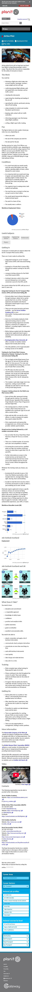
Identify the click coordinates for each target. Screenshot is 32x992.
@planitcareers (7, 978)
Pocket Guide (6, 973)
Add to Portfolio (8, 41)
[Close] (29, 2)
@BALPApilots (7, 812)
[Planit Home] (10, 16)
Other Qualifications (9, 930)
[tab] (16, 886)
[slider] (9, 867)
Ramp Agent (7, 915)
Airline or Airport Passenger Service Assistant (15, 900)
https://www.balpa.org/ (14, 810)
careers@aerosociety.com (13, 831)
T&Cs (4, 971)
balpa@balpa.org (11, 808)
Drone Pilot (7, 906)
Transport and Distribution (10, 878)
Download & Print (22, 41)
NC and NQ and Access (9, 924)
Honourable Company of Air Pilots (14, 732)
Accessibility (6, 966)
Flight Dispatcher (8, 909)
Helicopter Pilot (8, 912)
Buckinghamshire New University (15, 340)
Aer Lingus (25, 784)
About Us (5, 964)
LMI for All (24, 229)
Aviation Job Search (19, 760)
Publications (6, 980)
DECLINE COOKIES (24, 5)
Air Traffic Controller (9, 898)
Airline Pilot (7, 903)
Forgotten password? (23, 19)
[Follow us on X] (29, 19)
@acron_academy (8, 801)
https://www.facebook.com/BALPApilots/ (13, 816)
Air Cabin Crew (7, 895)
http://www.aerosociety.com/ (15, 833)
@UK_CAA (6, 824)
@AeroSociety (7, 839)
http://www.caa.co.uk (13, 822)
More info (4, 5)
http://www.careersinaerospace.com (12, 837)
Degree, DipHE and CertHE (10, 927)
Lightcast (25, 534)
